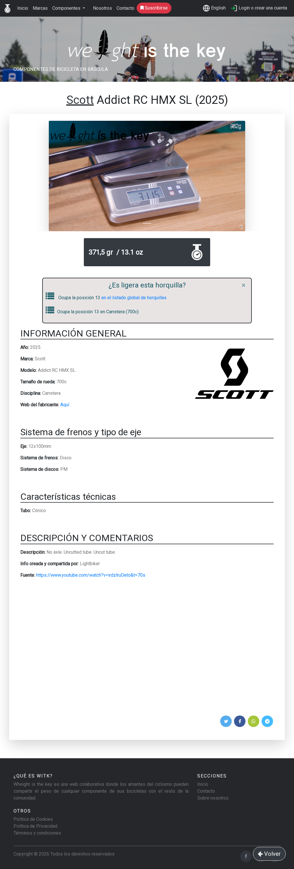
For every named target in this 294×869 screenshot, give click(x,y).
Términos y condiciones (37, 833)
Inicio (22, 8)
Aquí (64, 404)
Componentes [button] (67, 8)
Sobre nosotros (213, 798)
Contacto (125, 8)
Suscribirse (156, 8)
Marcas (40, 8)
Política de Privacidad (35, 826)
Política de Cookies (33, 819)
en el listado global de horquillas (134, 297)
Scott (80, 100)
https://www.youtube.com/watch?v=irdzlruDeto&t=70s (90, 575)
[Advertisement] (147, 648)
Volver (272, 853)
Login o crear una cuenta (262, 8)
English (218, 8)
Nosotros (102, 8)
